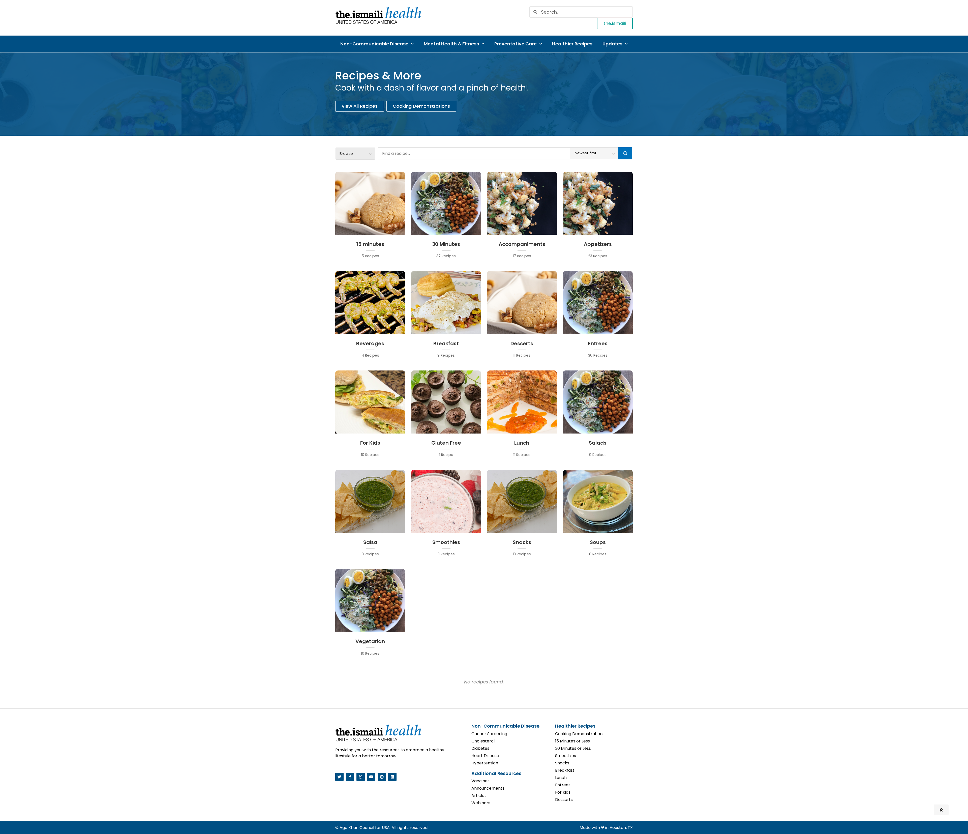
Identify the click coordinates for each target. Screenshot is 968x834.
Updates (612, 44)
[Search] (625, 153)
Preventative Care (515, 44)
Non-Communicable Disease (374, 44)
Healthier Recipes (572, 44)
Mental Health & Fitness (451, 44)
